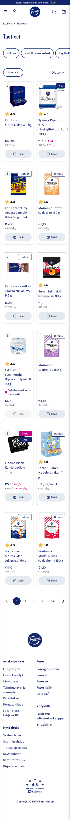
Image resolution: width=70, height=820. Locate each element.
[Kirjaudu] (14, 12)
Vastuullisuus (12, 735)
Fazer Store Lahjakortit (11, 713)
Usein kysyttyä (13, 675)
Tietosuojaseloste (15, 747)
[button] (7, 85)
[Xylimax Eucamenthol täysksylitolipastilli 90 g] (18, 346)
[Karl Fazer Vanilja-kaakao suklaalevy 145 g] (18, 267)
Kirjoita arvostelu (15, 766)
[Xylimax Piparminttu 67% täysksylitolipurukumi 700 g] (51, 96)
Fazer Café (44, 687)
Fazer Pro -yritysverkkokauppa (50, 716)
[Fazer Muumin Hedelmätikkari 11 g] (51, 444)
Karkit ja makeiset (37, 53)
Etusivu (7, 23)
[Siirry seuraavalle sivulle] (62, 601)
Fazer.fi (42, 675)
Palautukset (11, 698)
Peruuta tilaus (13, 704)
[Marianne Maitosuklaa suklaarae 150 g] (18, 527)
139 (53, 601)
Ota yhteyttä (12, 669)
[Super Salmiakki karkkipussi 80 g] (51, 267)
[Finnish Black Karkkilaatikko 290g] (18, 444)
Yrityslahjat (44, 724)
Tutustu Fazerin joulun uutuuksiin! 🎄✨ (35, 2)
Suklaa (11, 53)
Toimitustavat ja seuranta (14, 690)
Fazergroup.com (48, 669)
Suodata (13, 72)
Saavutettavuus (14, 760)
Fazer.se (42, 681)
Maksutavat (11, 681)
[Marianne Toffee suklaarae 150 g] (51, 184)
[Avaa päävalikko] (5, 12)
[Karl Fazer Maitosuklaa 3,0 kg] (18, 96)
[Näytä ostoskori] (63, 12)
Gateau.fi (43, 693)
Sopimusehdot (13, 741)
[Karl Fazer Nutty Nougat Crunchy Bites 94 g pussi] (18, 184)
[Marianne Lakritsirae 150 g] (51, 346)
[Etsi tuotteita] (54, 11)
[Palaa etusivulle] (35, 11)
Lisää (21, 153)
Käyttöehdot (12, 753)
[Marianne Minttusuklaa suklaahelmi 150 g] (51, 527)
